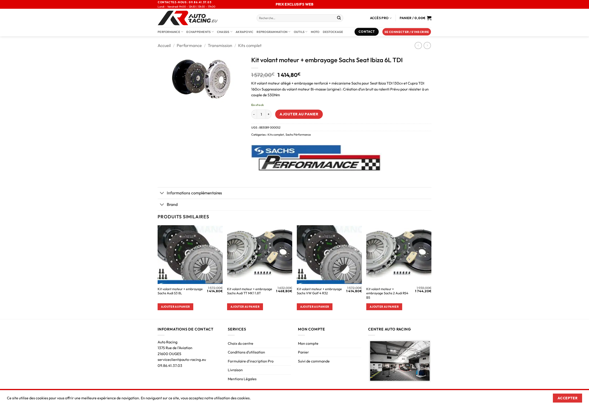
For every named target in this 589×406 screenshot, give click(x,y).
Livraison (235, 370)
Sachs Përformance (298, 134)
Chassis (223, 32)
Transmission (220, 45)
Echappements (198, 32)
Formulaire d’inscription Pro (251, 361)
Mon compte (308, 343)
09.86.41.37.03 (170, 365)
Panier (303, 352)
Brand (172, 204)
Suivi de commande (314, 361)
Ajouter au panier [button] (175, 306)
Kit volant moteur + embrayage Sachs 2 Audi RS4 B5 (387, 293)
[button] (406, 32)
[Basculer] (162, 194)
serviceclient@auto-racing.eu (182, 359)
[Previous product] (427, 45)
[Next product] (418, 45)
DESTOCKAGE (333, 32)
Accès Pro (379, 18)
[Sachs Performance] (316, 158)
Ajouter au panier (299, 114)
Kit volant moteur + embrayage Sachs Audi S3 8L (180, 291)
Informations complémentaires (194, 193)
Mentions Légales (242, 379)
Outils (299, 32)
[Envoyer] (339, 18)
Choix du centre (240, 343)
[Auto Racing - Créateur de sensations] (204, 18)
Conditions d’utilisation (246, 352)
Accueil (164, 45)
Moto (315, 32)
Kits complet (250, 45)
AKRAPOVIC (244, 32)
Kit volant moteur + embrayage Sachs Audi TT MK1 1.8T (249, 291)
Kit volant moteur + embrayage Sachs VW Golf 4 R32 (319, 291)
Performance (169, 32)
